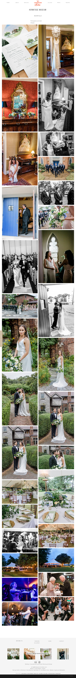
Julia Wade (41, 673)
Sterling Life (36, 673)
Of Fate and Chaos (51, 673)
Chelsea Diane (58, 673)
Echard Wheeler (30, 673)
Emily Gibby (45, 673)
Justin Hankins (24, 673)
